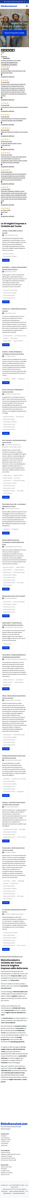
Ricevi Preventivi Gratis (14, 33)
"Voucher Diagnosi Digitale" (18, 1193)
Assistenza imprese (6, 1156)
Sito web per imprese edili (8, 1160)
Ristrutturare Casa (6, 1167)
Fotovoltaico (4, 1143)
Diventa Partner (5, 1152)
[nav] (27, 6)
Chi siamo (4, 1136)
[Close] (27, 2)
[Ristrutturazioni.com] (9, 6)
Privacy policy (4, 1191)
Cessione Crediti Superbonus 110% (10, 1154)
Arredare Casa (5, 1171)
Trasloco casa (5, 1142)
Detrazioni (4, 1169)
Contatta (6, 260)
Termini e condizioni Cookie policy (16, 1191)
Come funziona (5, 1138)
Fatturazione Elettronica (8, 1158)
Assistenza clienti (6, 1140)
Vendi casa (4, 1145)
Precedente (4, 64)
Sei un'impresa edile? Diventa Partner (13, 1)
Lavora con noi (5, 1174)
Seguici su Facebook (7, 1173)
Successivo (13, 64)
